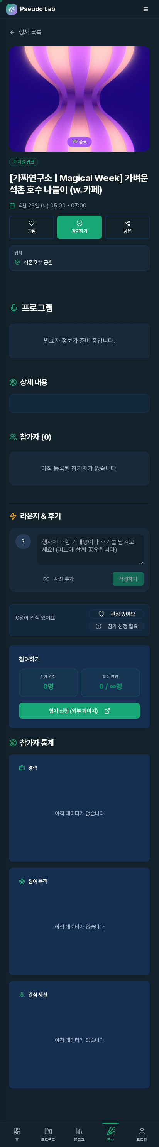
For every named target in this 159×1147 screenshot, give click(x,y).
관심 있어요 (123, 614)
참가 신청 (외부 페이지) (73, 711)
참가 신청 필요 (123, 626)
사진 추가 (64, 579)
